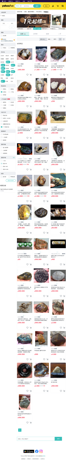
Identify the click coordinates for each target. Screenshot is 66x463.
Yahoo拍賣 (8, 6)
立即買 (35, 34)
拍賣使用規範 (35, 459)
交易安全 (42, 459)
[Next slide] (48, 54)
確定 (12, 27)
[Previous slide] (35, 54)
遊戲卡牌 (29, 28)
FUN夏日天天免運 (54, 28)
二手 (59, 34)
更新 (44, 456)
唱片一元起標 (37, 28)
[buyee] (8, 40)
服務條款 (23, 459)
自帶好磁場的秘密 (21, 28)
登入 (46, 6)
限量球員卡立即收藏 (46, 28)
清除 (14, 157)
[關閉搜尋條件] (21, 6)
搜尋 (58, 439)
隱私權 (29, 459)
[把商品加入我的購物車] (31, 75)
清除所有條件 (11, 180)
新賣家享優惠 (62, 28)
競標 (47, 34)
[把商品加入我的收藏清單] (27, 75)
